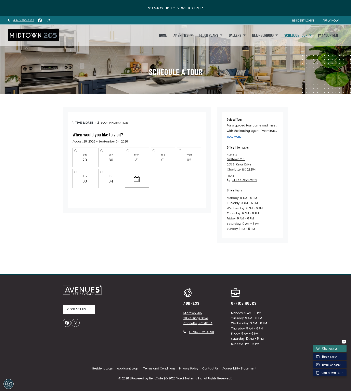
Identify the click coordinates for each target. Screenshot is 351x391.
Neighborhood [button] (263, 35)
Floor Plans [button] (209, 35)
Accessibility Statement (239, 368)
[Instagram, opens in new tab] (48, 21)
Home (163, 35)
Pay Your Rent (330, 35)
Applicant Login (128, 368)
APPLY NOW (333, 20)
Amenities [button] (181, 35)
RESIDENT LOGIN (305, 20)
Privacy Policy (188, 368)
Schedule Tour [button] (296, 35)
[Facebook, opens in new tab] (40, 21)
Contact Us (77, 309)
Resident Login (102, 368)
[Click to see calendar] (137, 178)
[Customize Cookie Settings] (8, 384)
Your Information (114, 123)
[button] (175, 8)
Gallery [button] (235, 35)
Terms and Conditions (159, 368)
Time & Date (84, 123)
